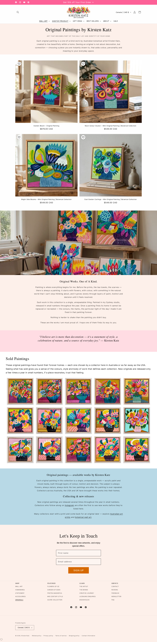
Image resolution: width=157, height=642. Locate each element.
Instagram (69, 505)
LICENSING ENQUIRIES (87, 596)
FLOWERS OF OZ (53, 586)
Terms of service (61, 635)
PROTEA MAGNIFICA (54, 593)
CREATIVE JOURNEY (86, 593)
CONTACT (115, 586)
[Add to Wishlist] (18, 64)
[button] (17, 12)
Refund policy (36, 635)
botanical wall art (83, 517)
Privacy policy (48, 635)
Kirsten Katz (25, 635)
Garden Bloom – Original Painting (46, 126)
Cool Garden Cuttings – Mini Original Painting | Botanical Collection (110, 199)
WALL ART (19, 586)
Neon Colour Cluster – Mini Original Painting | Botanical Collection (110, 126)
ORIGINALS (19, 600)
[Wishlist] (1, 639)
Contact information (88, 635)
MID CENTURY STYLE (55, 596)
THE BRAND (83, 590)
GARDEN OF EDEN (53, 590)
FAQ (112, 600)
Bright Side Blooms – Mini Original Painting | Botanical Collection (46, 199)
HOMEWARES (20, 590)
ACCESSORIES (20, 596)
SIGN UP (78, 570)
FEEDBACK (115, 593)
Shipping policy (74, 635)
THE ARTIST (83, 586)
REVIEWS (114, 590)
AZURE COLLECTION (54, 600)
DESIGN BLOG (84, 600)
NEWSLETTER (116, 596)
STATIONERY (19, 593)
